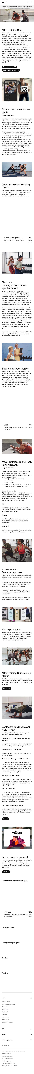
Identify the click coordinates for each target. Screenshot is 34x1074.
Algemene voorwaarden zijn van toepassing (18, 8)
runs (8, 471)
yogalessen (19, 42)
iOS (31, 682)
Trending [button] (5, 973)
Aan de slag (6, 688)
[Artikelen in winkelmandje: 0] (30, 2)
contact (14, 746)
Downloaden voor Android (11, 70)
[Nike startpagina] (4, 2)
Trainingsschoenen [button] (8, 927)
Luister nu (6, 871)
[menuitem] (6, 1054)
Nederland (6, 1045)
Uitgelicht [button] (5, 958)
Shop (29, 8)
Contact (5, 818)
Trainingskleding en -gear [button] (10, 943)
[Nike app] (16, 901)
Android (5, 684)
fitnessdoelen (11, 33)
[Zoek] (27, 2)
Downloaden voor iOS (9, 67)
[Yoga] (16, 412)
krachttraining (20, 147)
